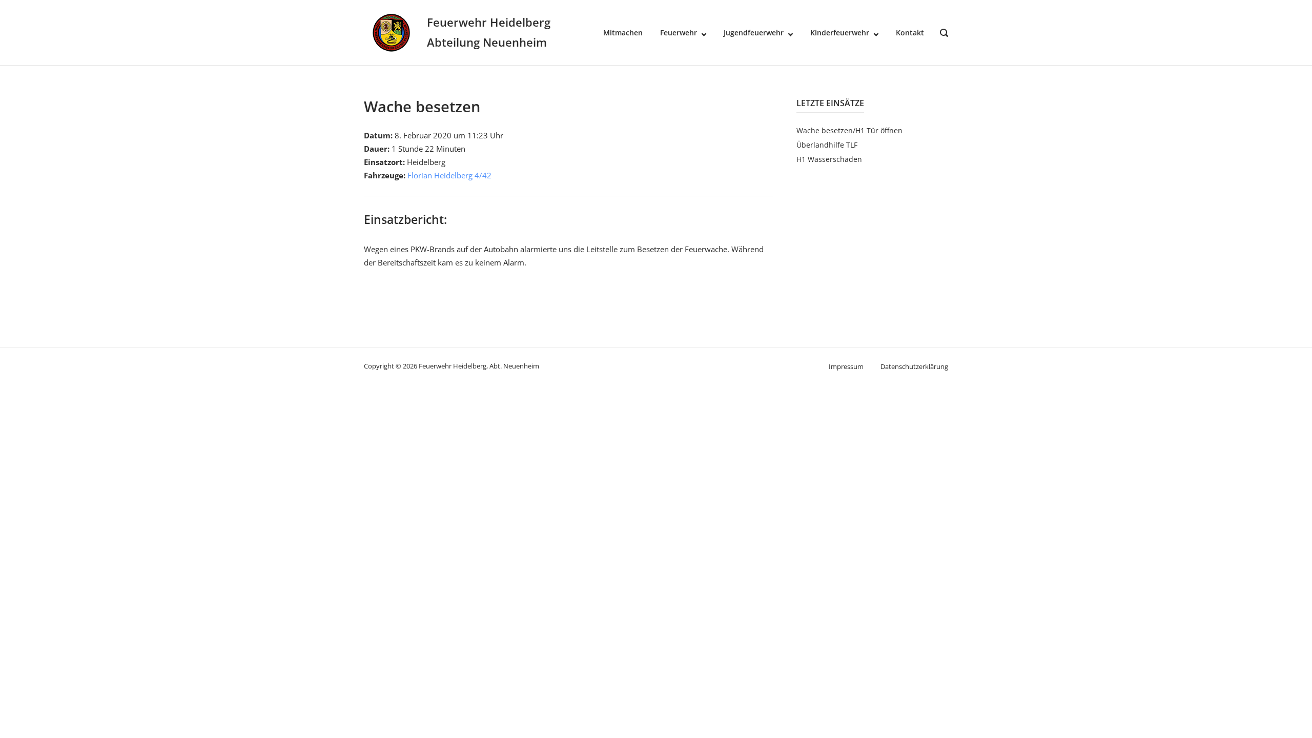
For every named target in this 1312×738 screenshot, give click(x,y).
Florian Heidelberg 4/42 (449, 175)
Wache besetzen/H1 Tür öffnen (849, 130)
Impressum (846, 366)
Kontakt (910, 32)
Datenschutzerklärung (914, 366)
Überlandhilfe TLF (826, 145)
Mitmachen (623, 32)
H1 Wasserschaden (829, 159)
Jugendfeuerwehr (754, 32)
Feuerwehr (678, 32)
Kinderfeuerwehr (839, 32)
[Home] (391, 32)
